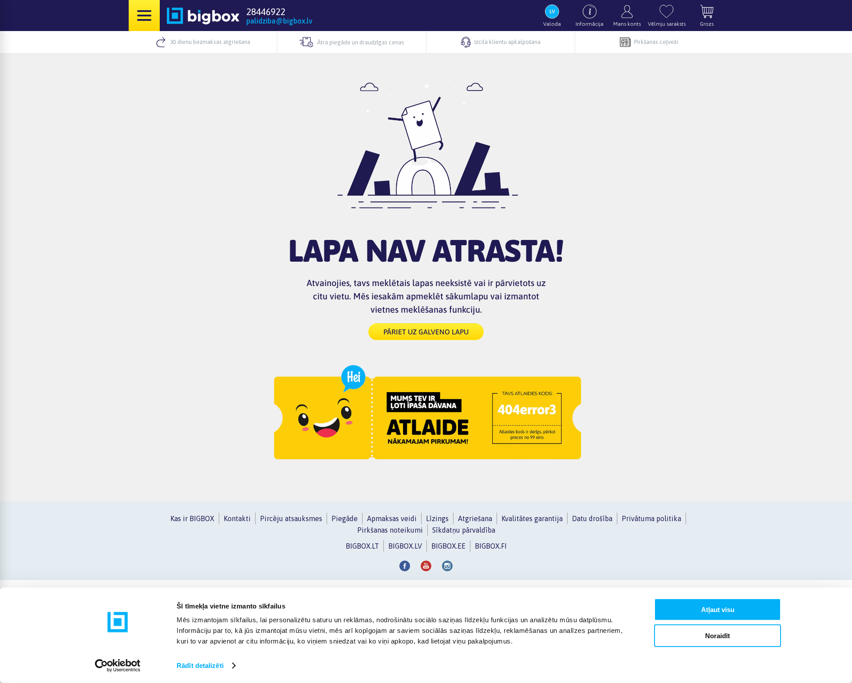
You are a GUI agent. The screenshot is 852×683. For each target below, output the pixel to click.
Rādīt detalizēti (200, 665)
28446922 (265, 11)
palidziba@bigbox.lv (279, 21)
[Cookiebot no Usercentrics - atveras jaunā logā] (118, 665)
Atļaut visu (717, 609)
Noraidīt (717, 635)
